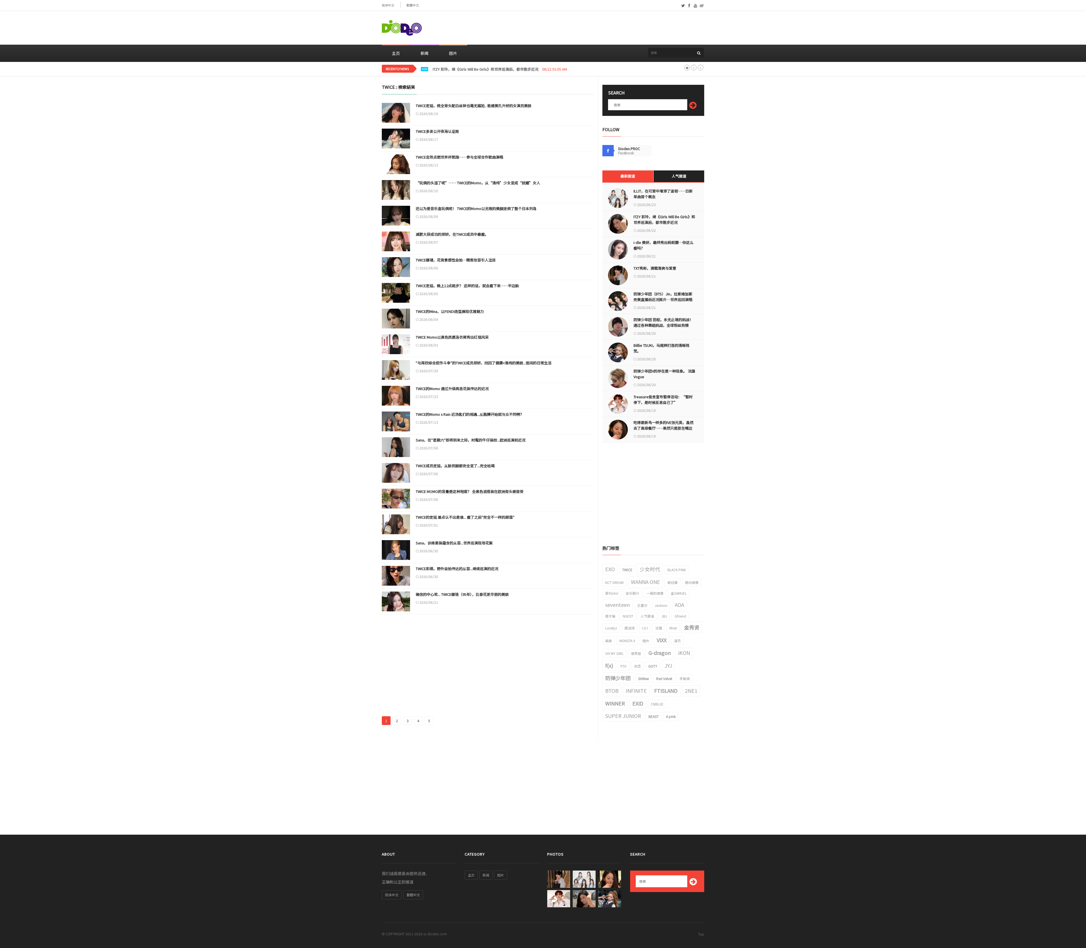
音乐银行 (632, 593)
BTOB (612, 690)
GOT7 (652, 666)
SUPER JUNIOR (623, 715)
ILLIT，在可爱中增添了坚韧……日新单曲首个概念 (663, 193)
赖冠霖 (672, 582)
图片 (453, 53)
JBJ (664, 616)
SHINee (643, 678)
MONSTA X (627, 640)
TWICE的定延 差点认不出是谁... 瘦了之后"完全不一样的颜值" (465, 517)
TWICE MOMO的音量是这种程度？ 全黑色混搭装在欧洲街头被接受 (469, 491)
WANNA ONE (645, 581)
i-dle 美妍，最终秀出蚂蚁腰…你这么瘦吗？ (468, 69)
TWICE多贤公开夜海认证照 (437, 131)
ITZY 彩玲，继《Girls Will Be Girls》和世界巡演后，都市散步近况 (664, 219)
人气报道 (679, 176)
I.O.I (645, 627)
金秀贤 (691, 627)
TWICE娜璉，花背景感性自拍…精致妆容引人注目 (456, 260)
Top (701, 934)
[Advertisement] (601, 28)
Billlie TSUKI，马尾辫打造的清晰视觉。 (661, 348)
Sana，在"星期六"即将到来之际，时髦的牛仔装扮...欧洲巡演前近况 (470, 440)
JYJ (668, 665)
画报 (608, 640)
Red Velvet (664, 678)
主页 (396, 53)
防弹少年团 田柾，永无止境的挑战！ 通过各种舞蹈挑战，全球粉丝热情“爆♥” (663, 325)
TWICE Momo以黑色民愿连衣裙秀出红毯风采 (452, 337)
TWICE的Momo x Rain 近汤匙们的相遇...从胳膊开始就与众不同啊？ (470, 414)
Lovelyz (611, 627)
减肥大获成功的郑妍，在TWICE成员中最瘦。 (452, 234)
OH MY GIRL (614, 653)
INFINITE (636, 690)
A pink (671, 716)
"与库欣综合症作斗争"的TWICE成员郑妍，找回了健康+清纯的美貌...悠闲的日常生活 (483, 362)
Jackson (661, 605)
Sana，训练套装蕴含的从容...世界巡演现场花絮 (454, 543)
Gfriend (680, 616)
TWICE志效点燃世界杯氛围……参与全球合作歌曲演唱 (459, 157)
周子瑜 (610, 616)
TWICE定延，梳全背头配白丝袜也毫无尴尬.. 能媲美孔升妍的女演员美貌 (473, 105)
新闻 (424, 53)
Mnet (673, 627)
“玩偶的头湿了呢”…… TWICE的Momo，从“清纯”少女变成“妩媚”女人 (478, 182)
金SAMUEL (679, 593)
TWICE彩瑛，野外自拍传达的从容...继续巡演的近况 (457, 568)
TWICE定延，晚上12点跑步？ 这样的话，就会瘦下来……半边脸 (467, 285)
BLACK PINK (676, 569)
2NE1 (691, 690)
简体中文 (388, 5)
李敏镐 (685, 678)
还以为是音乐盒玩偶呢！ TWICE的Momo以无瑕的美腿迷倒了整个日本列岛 (476, 208)
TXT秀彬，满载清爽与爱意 (655, 268)
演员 (677, 640)
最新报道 (627, 176)
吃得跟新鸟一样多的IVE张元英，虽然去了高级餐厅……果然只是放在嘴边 (663, 425)
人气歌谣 (647, 616)
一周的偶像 (655, 593)
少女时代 (650, 569)
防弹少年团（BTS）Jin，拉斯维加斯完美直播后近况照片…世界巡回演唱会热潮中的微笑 (663, 299)
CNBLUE (657, 704)
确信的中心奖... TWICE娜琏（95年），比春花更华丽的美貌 (462, 594)
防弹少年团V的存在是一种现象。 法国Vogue (664, 373)
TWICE (627, 569)
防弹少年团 (618, 677)
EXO (610, 569)
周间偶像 (692, 582)
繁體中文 (412, 5)
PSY (623, 666)
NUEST (628, 616)
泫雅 (658, 627)
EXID (637, 703)
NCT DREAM (614, 582)
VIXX (662, 640)
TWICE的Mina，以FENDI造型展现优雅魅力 (450, 311)
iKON (684, 652)
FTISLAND (666, 690)
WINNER (615, 703)
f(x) (609, 665)
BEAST (653, 716)
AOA (679, 604)
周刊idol (611, 593)
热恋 (637, 666)
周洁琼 (629, 627)
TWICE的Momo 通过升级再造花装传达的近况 (452, 388)
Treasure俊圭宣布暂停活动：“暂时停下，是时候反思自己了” (663, 399)
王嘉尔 (642, 605)
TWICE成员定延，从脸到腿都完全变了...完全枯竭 (455, 465)
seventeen (617, 604)
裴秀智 (636, 653)
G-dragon (659, 652)
